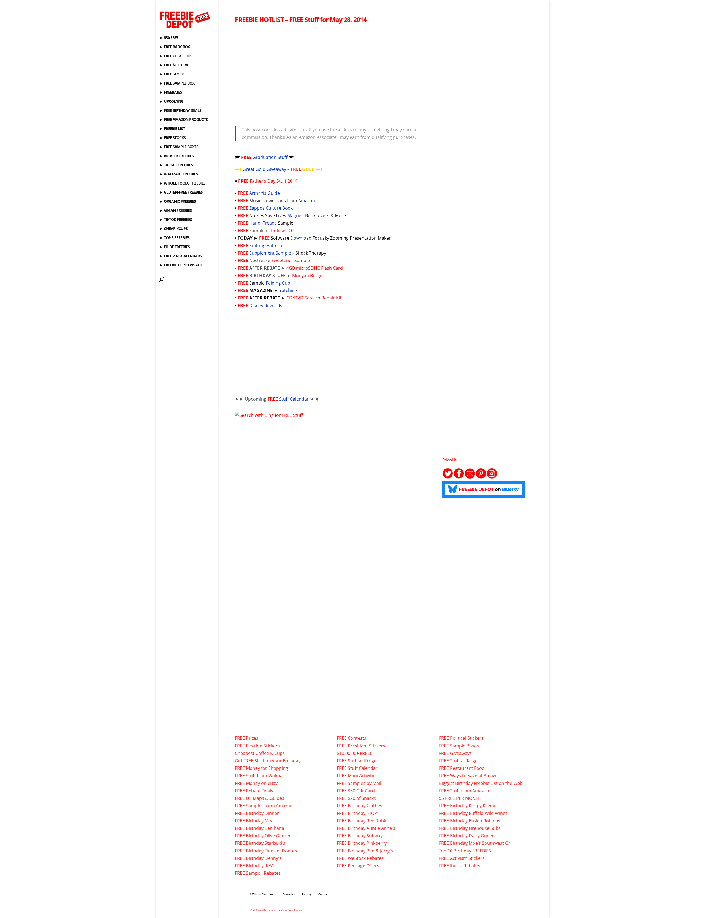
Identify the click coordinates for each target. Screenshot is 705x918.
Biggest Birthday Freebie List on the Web (481, 783)
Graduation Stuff (270, 157)
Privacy (306, 894)
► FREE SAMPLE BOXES (178, 147)
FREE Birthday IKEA (254, 866)
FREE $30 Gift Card (356, 791)
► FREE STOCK (171, 74)
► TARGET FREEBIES (176, 165)
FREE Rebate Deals (254, 791)
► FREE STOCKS (172, 138)
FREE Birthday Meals (256, 821)
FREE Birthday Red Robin (362, 821)
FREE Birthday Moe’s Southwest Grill (476, 843)
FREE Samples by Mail (359, 783)
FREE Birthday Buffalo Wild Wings (473, 813)
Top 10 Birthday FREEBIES (465, 851)
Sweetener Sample (290, 260)
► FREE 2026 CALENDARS (180, 256)
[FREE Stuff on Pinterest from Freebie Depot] (480, 477)
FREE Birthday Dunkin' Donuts (266, 851)
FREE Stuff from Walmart (260, 776)
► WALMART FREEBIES (178, 174)
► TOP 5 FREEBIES (174, 238)
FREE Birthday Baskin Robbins (469, 821)
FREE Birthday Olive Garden (263, 836)
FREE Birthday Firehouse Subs (470, 828)
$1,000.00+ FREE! (354, 753)
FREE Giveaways (455, 753)
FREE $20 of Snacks (356, 798)
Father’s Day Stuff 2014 (273, 181)
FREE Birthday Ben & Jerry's (365, 851)
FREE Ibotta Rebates (459, 866)
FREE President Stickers (361, 746)
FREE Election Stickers (257, 746)
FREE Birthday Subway (360, 836)
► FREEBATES (170, 92)
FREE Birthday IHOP (357, 813)
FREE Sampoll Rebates (258, 873)
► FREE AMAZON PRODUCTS (183, 120)
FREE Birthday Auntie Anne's (366, 828)
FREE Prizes (246, 738)
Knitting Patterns (266, 245)
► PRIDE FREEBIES (174, 247)
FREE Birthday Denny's (258, 858)
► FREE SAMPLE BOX (176, 83)
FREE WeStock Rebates (360, 858)
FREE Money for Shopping (261, 768)
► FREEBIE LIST (172, 129)
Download (300, 238)
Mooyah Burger (308, 275)
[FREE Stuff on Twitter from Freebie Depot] (447, 477)
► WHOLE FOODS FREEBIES (182, 183)
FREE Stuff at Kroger (357, 761)
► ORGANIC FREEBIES (177, 201)
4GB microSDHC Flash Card (314, 268)
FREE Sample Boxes (459, 746)
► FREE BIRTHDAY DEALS (180, 111)
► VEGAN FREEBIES (175, 211)
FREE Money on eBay (256, 783)
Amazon (306, 201)
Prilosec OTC (284, 231)
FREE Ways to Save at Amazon (469, 776)
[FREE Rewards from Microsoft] (269, 415)
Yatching (288, 290)
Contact (323, 894)
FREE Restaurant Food (462, 768)
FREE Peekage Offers (358, 866)
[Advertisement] (330, 73)
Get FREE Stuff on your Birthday (267, 761)
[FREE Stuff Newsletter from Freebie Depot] (469, 477)
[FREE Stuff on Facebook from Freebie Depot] (458, 477)
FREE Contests (351, 738)
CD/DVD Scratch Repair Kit (313, 298)
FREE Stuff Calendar (357, 768)
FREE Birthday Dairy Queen (467, 836)
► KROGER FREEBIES (176, 156)
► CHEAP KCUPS (173, 229)
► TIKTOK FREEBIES (175, 220)
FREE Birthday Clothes (359, 806)
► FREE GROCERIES (175, 56)
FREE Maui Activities (357, 776)
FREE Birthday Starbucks (260, 843)
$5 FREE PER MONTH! (460, 798)
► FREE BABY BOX (174, 47)
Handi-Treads (263, 223)
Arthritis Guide (264, 193)
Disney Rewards (265, 306)
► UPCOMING (171, 101)
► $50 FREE (168, 38)
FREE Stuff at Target (459, 761)
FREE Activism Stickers (462, 858)
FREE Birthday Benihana (259, 828)
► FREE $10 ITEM (173, 65)
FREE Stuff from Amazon (464, 791)
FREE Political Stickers (461, 738)
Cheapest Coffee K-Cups (260, 753)
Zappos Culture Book (271, 208)
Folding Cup (278, 283)
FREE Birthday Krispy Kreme (468, 806)
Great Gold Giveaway (264, 169)
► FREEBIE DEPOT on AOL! (181, 265)
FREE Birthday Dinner (257, 813)
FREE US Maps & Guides (259, 798)
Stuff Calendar (294, 399)
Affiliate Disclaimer (263, 894)
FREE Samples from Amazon (264, 806)
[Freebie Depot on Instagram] (491, 477)
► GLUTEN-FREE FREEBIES (181, 192)
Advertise (289, 894)
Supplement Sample (270, 253)
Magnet (295, 215)
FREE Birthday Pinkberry (362, 843)
